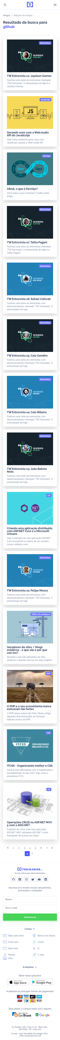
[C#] (49, 495)
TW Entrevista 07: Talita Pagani (27, 242)
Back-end (13, 948)
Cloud (40, 942)
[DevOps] (46, 156)
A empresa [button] (28, 967)
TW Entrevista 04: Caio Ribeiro (27, 412)
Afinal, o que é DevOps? (22, 188)
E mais (40, 955)
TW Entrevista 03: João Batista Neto (27, 470)
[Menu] (55, 4)
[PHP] (48, 673)
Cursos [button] (28, 929)
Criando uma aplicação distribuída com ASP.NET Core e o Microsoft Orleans (29, 531)
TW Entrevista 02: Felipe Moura (27, 590)
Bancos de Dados (46, 935)
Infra (10, 958)
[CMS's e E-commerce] (41, 614)
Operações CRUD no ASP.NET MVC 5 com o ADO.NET (29, 824)
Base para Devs (16, 935)
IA (38, 948)
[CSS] (48, 733)
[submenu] (34, 929)
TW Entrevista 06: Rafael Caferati (29, 299)
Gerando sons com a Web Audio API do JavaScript (28, 134)
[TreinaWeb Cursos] (30, 5)
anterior (7, 848)
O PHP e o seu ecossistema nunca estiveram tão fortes (29, 708)
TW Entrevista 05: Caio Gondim (27, 355)
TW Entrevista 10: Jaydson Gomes (29, 75)
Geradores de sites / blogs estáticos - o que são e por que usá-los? (27, 649)
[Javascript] (45, 100)
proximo (32, 854)
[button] (22, 1014)
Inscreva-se (30, 917)
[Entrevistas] (45, 43)
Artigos (6, 15)
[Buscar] (5, 5)
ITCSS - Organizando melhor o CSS (30, 765)
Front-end (13, 942)
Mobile (11, 955)
